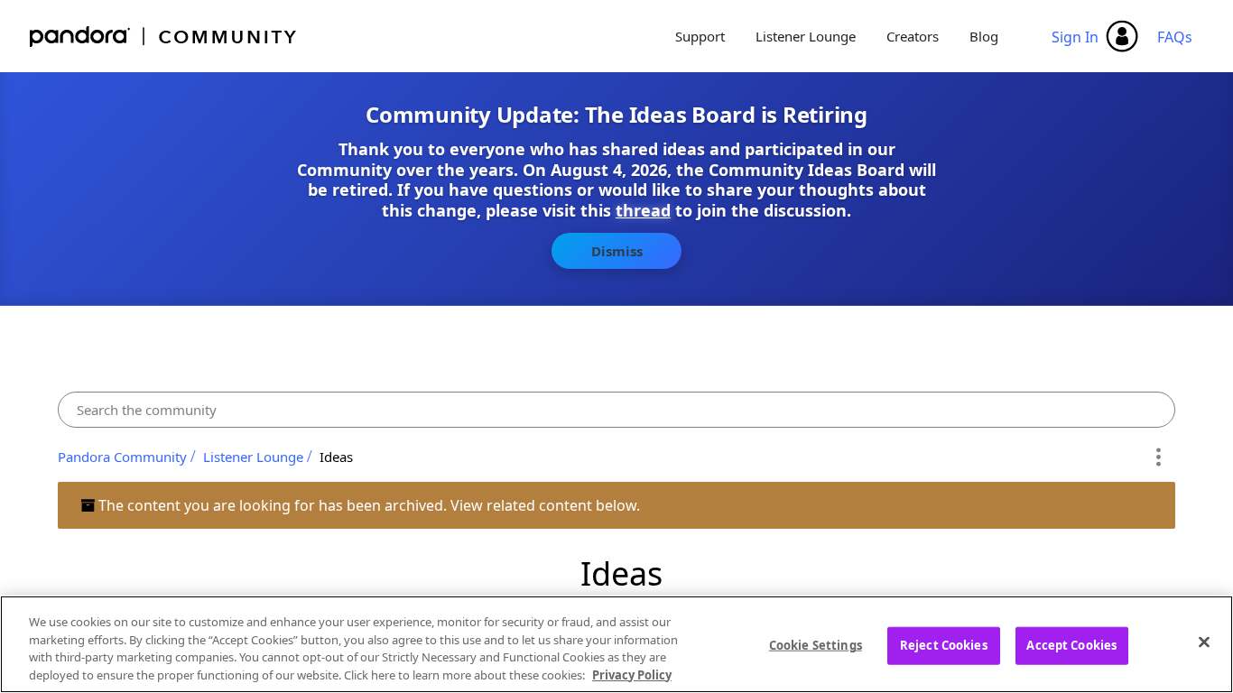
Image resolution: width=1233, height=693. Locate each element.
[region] (616, 644)
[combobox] (616, 410)
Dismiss (617, 251)
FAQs (1174, 37)
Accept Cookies (1071, 645)
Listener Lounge (806, 36)
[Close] (1204, 641)
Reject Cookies (943, 645)
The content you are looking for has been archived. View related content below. (367, 505)
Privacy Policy (632, 674)
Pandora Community (164, 37)
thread (643, 210)
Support (700, 36)
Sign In (1075, 37)
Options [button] (1158, 456)
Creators (912, 36)
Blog (983, 36)
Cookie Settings (815, 645)
